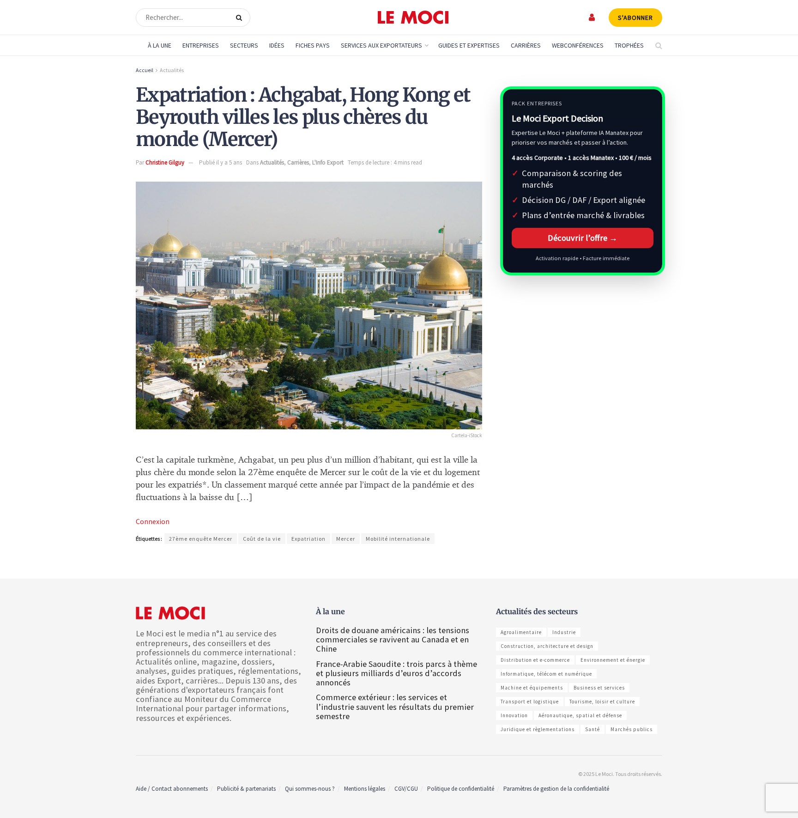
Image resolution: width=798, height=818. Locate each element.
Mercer (345, 538)
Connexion (152, 521)
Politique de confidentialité (460, 789)
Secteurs (244, 45)
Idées (276, 45)
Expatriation (308, 538)
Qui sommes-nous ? (310, 789)
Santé (592, 729)
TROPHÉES (629, 45)
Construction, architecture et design (547, 646)
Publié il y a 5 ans (220, 162)
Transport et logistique (530, 701)
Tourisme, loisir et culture (602, 701)
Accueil (144, 70)
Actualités (172, 70)
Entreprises (200, 45)
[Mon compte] (592, 17)
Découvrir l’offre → (582, 237)
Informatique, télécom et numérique (546, 674)
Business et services (599, 687)
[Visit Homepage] (413, 17)
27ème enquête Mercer (200, 538)
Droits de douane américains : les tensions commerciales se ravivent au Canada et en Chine (392, 639)
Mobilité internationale (398, 538)
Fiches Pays (313, 45)
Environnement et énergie (612, 660)
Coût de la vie (262, 538)
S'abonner (635, 17)
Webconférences (578, 45)
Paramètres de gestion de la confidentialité (556, 789)
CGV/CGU (406, 789)
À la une (159, 45)
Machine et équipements (532, 687)
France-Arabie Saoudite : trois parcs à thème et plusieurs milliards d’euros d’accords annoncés (396, 673)
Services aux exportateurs (381, 45)
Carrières (526, 45)
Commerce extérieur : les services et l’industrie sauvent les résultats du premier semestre (395, 706)
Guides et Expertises (469, 45)
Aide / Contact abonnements (172, 789)
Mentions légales (364, 789)
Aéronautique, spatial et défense (580, 715)
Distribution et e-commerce (535, 660)
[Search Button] (240, 17)
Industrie (564, 632)
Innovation (514, 715)
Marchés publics (632, 729)
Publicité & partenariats (246, 789)
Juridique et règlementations (537, 729)
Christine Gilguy (164, 162)
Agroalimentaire (521, 632)
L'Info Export (328, 162)
